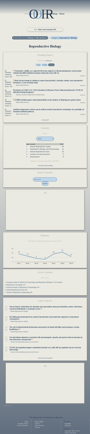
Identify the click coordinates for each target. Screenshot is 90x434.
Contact (37, 423)
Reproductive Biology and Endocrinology (44, 149)
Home (26, 422)
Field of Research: (30, 38)
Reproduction (35, 157)
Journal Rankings (22, 425)
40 (63, 146)
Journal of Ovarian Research (40, 154)
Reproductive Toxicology (14, 285)
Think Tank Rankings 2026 (47, 29)
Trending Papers (23, 423)
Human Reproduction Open (39, 152)
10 (63, 152)
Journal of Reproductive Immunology (18, 292)
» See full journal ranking (45, 165)
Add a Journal (39, 425)
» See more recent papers (45, 358)
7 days (38, 65)
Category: (64, 38)
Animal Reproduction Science (15, 290)
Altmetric (68, 425)
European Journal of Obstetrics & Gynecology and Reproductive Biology (29, 282)
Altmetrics (49, 60)
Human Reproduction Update (40, 146)
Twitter (37, 427)
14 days (44, 65)
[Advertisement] (45, 213)
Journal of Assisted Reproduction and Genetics (25, 342)
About (61, 14)
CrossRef (68, 423)
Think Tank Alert (70, 433)
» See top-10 (45, 120)
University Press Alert (72, 431)
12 (63, 149)
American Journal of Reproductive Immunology (30, 94)
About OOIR (39, 422)
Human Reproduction (22, 75)
